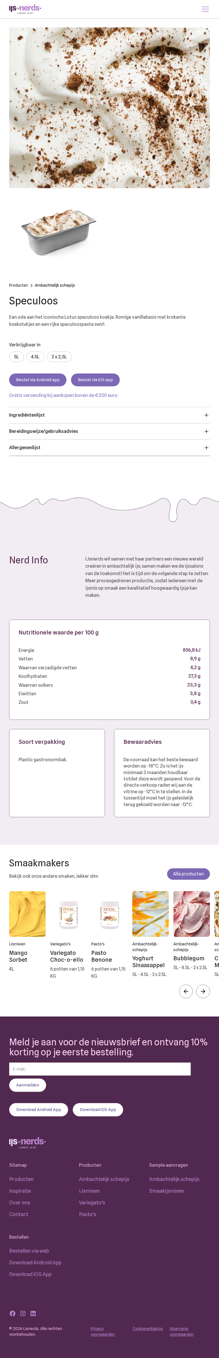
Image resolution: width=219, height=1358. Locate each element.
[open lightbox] (109, 107)
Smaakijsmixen (166, 1191)
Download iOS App (30, 1274)
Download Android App (35, 1262)
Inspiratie (20, 1191)
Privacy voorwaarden (103, 1331)
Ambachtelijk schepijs (104, 1179)
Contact (18, 1214)
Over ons (19, 1203)
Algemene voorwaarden (182, 1331)
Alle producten (188, 874)
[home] (25, 9)
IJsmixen (89, 1191)
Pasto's (87, 1214)
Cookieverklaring (148, 1328)
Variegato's (92, 1203)
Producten (21, 1179)
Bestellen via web (29, 1251)
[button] (186, 991)
